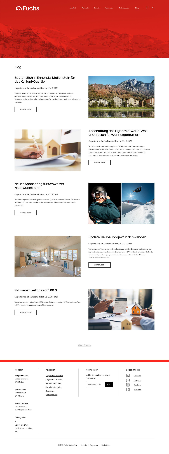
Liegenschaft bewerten (54, 379)
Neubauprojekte (51, 394)
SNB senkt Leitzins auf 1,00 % (36, 290)
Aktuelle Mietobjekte (53, 387)
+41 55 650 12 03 (21, 425)
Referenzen (50, 391)
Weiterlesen (25, 109)
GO (108, 384)
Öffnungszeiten (20, 417)
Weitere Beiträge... (84, 345)
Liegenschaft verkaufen (54, 375)
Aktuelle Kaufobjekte (54, 383)
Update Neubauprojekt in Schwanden (117, 237)
